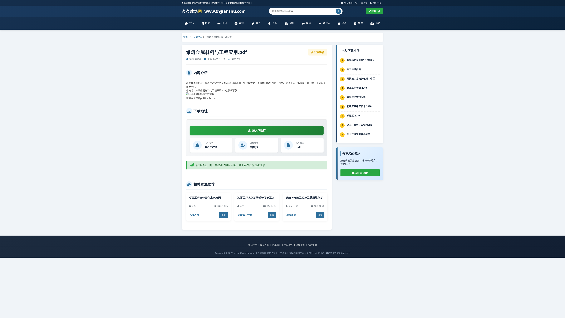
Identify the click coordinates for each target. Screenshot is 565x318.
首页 (191, 23)
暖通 (308, 23)
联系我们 (276, 244)
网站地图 (288, 244)
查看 (223, 214)
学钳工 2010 (353, 115)
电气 (258, 23)
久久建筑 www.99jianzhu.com (214, 11)
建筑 (207, 23)
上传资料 (300, 244)
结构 (241, 23)
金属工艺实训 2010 (357, 87)
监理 (360, 23)
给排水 (326, 23)
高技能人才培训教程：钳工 (361, 78)
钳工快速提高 (354, 69)
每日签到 (348, 2)
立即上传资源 (361, 172)
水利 (224, 23)
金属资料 (198, 37)
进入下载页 (259, 130)
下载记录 (362, 2)
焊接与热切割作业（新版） (361, 60)
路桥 (291, 23)
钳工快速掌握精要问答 (358, 134)
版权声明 (252, 244)
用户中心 (376, 2)
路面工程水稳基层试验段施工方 (255, 197)
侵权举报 (264, 244)
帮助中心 (312, 244)
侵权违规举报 (317, 52)
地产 (377, 23)
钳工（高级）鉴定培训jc (359, 124)
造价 (344, 23)
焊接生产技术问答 (356, 97)
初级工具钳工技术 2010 (359, 106)
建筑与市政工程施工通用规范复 (304, 197)
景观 (274, 23)
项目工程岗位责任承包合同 (205, 197)
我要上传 (375, 11)
